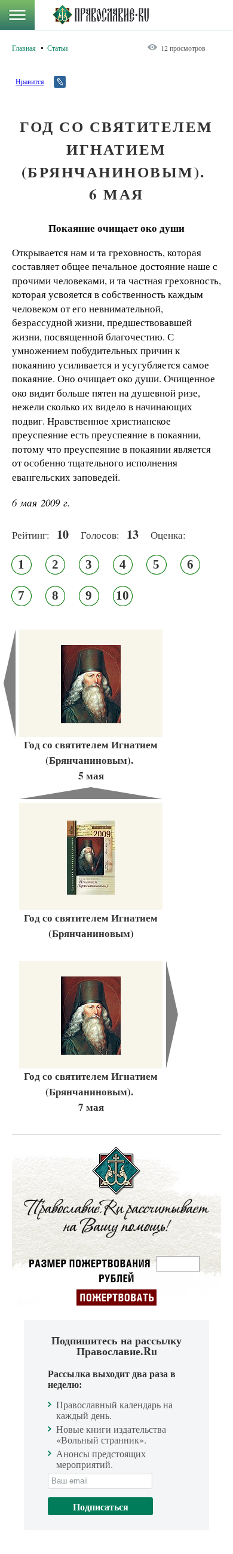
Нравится (30, 81)
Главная (24, 48)
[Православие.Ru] (101, 15)
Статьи (57, 48)
